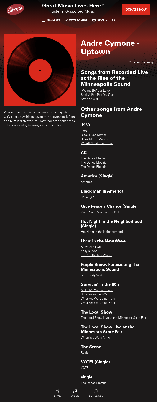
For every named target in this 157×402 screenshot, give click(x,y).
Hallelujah (87, 197)
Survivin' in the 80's (94, 294)
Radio (85, 352)
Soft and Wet (89, 99)
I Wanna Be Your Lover (96, 90)
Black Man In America (95, 139)
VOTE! (85, 368)
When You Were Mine (95, 337)
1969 (84, 130)
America (86, 182)
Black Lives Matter (93, 135)
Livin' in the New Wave (96, 255)
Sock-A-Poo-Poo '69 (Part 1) (99, 94)
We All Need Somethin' (97, 143)
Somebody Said (91, 275)
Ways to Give (78, 20)
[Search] (114, 20)
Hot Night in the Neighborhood (102, 231)
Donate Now (136, 9)
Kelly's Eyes (89, 251)
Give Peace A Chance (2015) (100, 212)
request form (55, 125)
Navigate (53, 20)
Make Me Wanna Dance (97, 290)
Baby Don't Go (91, 247)
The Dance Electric (93, 158)
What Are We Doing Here (98, 298)
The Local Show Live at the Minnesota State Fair (113, 317)
